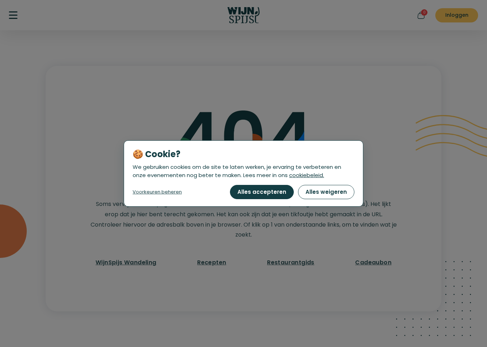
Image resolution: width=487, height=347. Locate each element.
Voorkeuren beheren (157, 191)
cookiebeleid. (306, 175)
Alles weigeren (326, 192)
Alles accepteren (261, 192)
